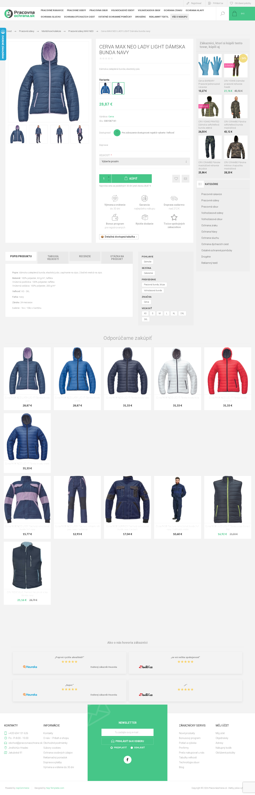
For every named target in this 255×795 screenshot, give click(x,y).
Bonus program (115, 221)
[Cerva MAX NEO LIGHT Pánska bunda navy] (127, 378)
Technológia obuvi (189, 762)
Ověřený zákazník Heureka (103, 667)
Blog (181, 767)
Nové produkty (187, 733)
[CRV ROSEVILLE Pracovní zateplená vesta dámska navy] (27, 573)
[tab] (21, 258)
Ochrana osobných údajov (58, 752)
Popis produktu (21, 256)
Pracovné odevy (210, 200)
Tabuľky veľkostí (188, 757)
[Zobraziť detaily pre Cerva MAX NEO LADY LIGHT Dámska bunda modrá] (105, 93)
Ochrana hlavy (209, 231)
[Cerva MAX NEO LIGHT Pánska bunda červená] (227, 378)
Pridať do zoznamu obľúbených (214, 68)
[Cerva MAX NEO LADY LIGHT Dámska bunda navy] (27, 378)
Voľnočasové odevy (212, 213)
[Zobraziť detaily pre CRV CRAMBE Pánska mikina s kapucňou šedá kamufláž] (232, 140)
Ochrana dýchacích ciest (215, 244)
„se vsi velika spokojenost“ (185, 657)
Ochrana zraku (209, 225)
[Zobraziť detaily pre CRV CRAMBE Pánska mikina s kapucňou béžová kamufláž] (240, 140)
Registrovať (196, 3)
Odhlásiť (139, 747)
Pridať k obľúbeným (176, 179)
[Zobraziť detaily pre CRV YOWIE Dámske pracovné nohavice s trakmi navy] (236, 58)
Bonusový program (190, 738)
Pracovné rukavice (211, 194)
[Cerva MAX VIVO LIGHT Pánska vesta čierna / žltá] (227, 507)
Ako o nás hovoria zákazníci (127, 642)
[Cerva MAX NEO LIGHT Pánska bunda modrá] (27, 443)
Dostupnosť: (105, 132)
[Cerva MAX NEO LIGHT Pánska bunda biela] (177, 378)
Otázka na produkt (117, 257)
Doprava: (103, 145)
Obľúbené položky (225, 752)
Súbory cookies (52, 747)
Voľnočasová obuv (211, 219)
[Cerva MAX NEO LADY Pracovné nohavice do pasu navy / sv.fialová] (77, 507)
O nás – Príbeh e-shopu (56, 738)
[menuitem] (61, 733)
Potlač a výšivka (187, 743)
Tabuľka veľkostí (53, 257)
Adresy (219, 743)
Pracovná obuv (209, 206)
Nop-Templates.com (55, 788)
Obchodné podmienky (55, 743)
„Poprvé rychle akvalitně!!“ (69, 657)
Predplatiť (120, 747)
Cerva (111, 116)
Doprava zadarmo (174, 202)
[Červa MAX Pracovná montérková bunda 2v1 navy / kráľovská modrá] (177, 507)
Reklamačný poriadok (55, 757)
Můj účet (220, 733)
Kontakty (48, 733)
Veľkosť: (105, 155)
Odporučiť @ (185, 179)
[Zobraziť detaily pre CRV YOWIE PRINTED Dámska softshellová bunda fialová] (210, 99)
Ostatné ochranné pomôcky (216, 250)
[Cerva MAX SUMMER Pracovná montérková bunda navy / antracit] (127, 507)
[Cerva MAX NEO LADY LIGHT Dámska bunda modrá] (77, 378)
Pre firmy (184, 747)
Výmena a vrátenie (115, 202)
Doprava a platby (52, 762)
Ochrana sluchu (210, 238)
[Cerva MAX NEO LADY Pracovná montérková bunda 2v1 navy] (27, 507)
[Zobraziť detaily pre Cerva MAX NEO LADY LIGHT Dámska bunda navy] (118, 93)
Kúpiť (206, 68)
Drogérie (206, 256)
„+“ (185, 685)
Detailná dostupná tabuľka (120, 236)
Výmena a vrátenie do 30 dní (58, 767)
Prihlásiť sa (218, 3)
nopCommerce (22, 788)
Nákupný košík (224, 747)
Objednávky (222, 738)
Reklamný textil (209, 263)
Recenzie (85, 256)
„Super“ (69, 685)
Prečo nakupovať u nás (191, 752)
